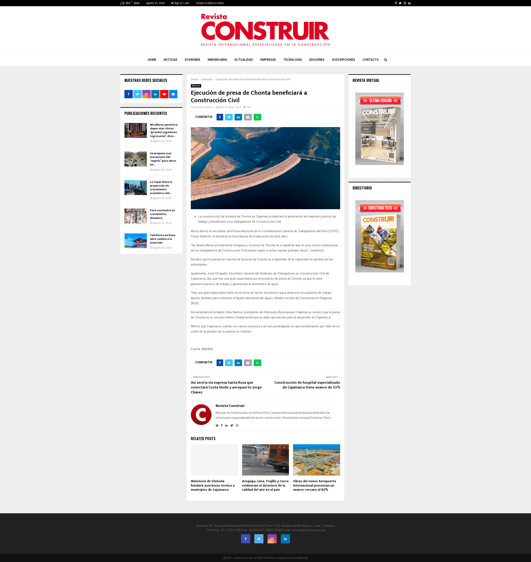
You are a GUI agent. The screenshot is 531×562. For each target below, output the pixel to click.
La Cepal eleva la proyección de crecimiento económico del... (161, 188)
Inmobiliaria (217, 59)
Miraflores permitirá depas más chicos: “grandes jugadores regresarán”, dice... (164, 130)
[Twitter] (258, 538)
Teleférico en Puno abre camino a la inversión (162, 239)
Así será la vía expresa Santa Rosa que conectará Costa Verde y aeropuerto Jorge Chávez (226, 388)
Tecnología (292, 59)
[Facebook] (245, 538)
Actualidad (243, 59)
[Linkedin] (285, 538)
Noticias (170, 59)
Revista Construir (204, 107)
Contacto (371, 59)
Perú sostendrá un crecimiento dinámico (162, 214)
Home (152, 59)
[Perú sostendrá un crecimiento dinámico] (135, 216)
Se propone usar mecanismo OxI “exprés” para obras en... (163, 159)
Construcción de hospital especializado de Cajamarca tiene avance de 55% (307, 385)
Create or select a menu (210, 3)
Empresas (268, 59)
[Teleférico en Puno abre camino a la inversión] (135, 240)
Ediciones (316, 59)
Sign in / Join (181, 3)
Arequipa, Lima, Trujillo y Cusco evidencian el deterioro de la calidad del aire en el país (265, 485)
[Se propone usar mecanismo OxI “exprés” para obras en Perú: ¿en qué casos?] (135, 159)
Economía (192, 59)
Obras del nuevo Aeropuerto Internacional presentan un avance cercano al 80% (314, 485)
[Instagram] (272, 538)
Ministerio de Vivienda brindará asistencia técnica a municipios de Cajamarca (213, 485)
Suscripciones (343, 59)
